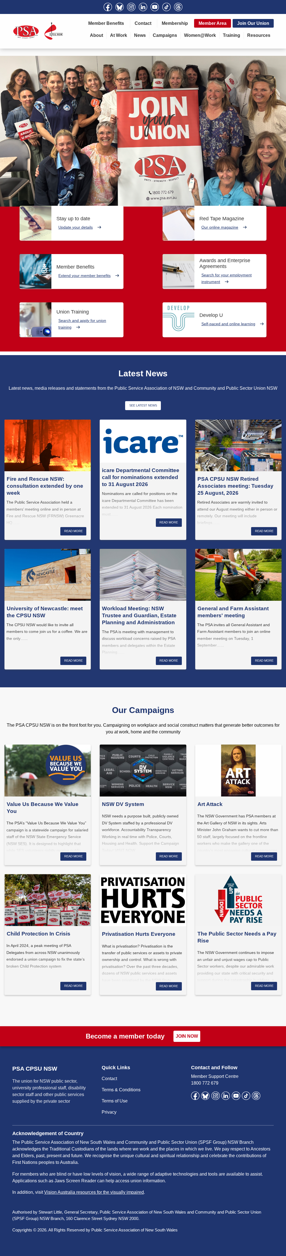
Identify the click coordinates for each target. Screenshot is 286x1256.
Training (231, 35)
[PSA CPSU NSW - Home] (38, 31)
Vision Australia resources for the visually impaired (94, 1192)
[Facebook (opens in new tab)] (108, 7)
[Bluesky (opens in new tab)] (119, 7)
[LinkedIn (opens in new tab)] (143, 7)
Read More (73, 531)
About (96, 35)
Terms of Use (115, 1101)
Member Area (213, 23)
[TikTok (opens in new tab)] (166, 7)
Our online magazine (219, 227)
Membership (175, 23)
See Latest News (143, 405)
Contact (143, 23)
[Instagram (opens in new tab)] (131, 7)
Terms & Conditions (121, 1089)
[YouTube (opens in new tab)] (155, 7)
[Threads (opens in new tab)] (178, 7)
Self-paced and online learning (228, 324)
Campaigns (165, 35)
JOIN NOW (187, 1036)
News (140, 35)
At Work (118, 35)
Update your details (75, 227)
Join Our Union (253, 23)
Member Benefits (106, 23)
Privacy (109, 1112)
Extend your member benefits (84, 275)
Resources (258, 35)
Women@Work (200, 35)
